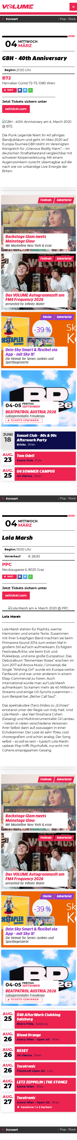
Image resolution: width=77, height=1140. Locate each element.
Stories (47, 317)
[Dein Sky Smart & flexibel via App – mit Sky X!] (38, 340)
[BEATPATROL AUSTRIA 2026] (38, 398)
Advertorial (64, 200)
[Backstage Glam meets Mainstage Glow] (38, 223)
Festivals (46, 200)
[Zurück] (3, 19)
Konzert (12, 19)
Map (10, 90)
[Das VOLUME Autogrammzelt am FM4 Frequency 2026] (38, 282)
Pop (63, 19)
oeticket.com (16, 109)
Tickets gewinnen (25, 420)
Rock (72, 19)
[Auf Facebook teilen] (20, 90)
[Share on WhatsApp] (30, 90)
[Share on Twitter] (25, 90)
